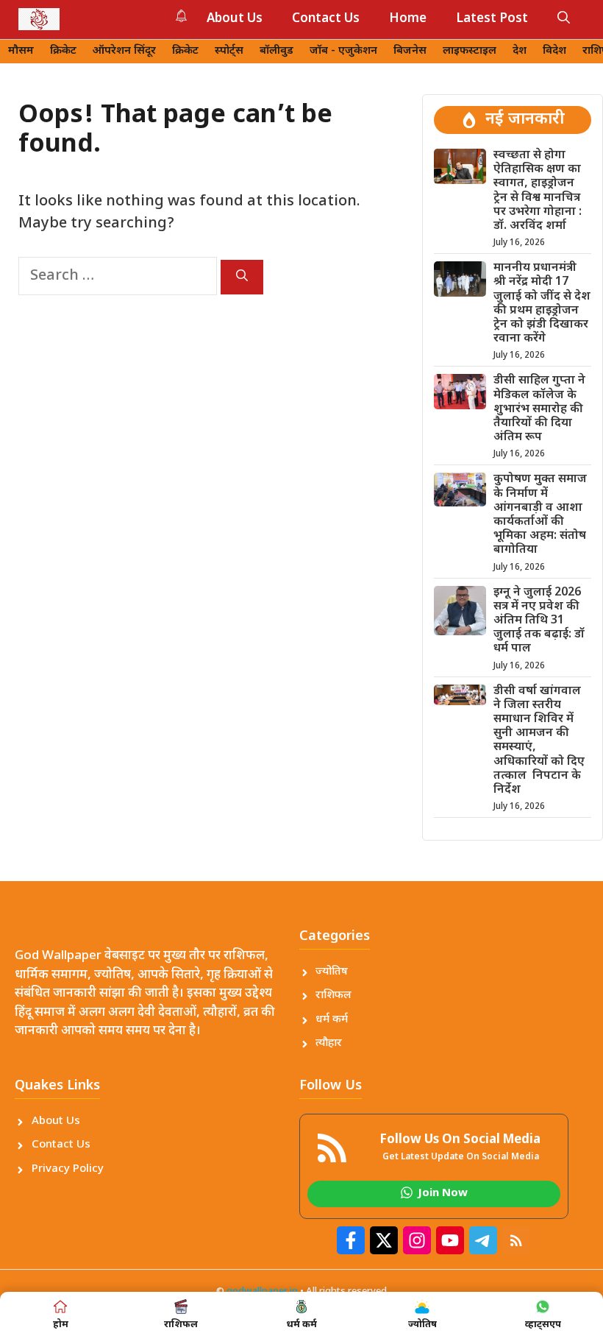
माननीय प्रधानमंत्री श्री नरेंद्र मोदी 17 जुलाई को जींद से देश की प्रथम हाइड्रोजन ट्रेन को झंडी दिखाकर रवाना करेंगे (541, 304)
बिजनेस (410, 51)
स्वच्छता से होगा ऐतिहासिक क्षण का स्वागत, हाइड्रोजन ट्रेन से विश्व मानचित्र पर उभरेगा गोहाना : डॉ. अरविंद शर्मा (537, 191)
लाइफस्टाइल (469, 51)
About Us (235, 19)
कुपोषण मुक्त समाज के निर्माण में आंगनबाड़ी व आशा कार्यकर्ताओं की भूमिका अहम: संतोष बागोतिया (540, 515)
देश (520, 51)
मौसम (21, 51)
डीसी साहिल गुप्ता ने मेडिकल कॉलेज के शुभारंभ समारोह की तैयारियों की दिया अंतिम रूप (539, 409)
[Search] (242, 277)
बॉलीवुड (276, 51)
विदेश (554, 51)
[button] (564, 19)
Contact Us (326, 19)
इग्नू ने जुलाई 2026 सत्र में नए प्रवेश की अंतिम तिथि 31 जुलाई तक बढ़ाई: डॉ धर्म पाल (539, 621)
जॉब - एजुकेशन (343, 51)
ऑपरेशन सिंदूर (124, 51)
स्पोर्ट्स (229, 51)
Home (408, 19)
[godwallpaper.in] (39, 19)
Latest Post (492, 19)
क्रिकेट (63, 51)
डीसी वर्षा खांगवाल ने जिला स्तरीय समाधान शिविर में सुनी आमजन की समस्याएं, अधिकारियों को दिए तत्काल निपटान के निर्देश (539, 741)
